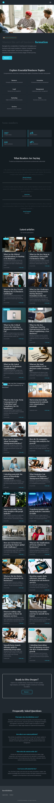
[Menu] (50, 2)
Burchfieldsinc (7, 790)
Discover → (7, 58)
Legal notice (5, 794)
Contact (11, 794)
